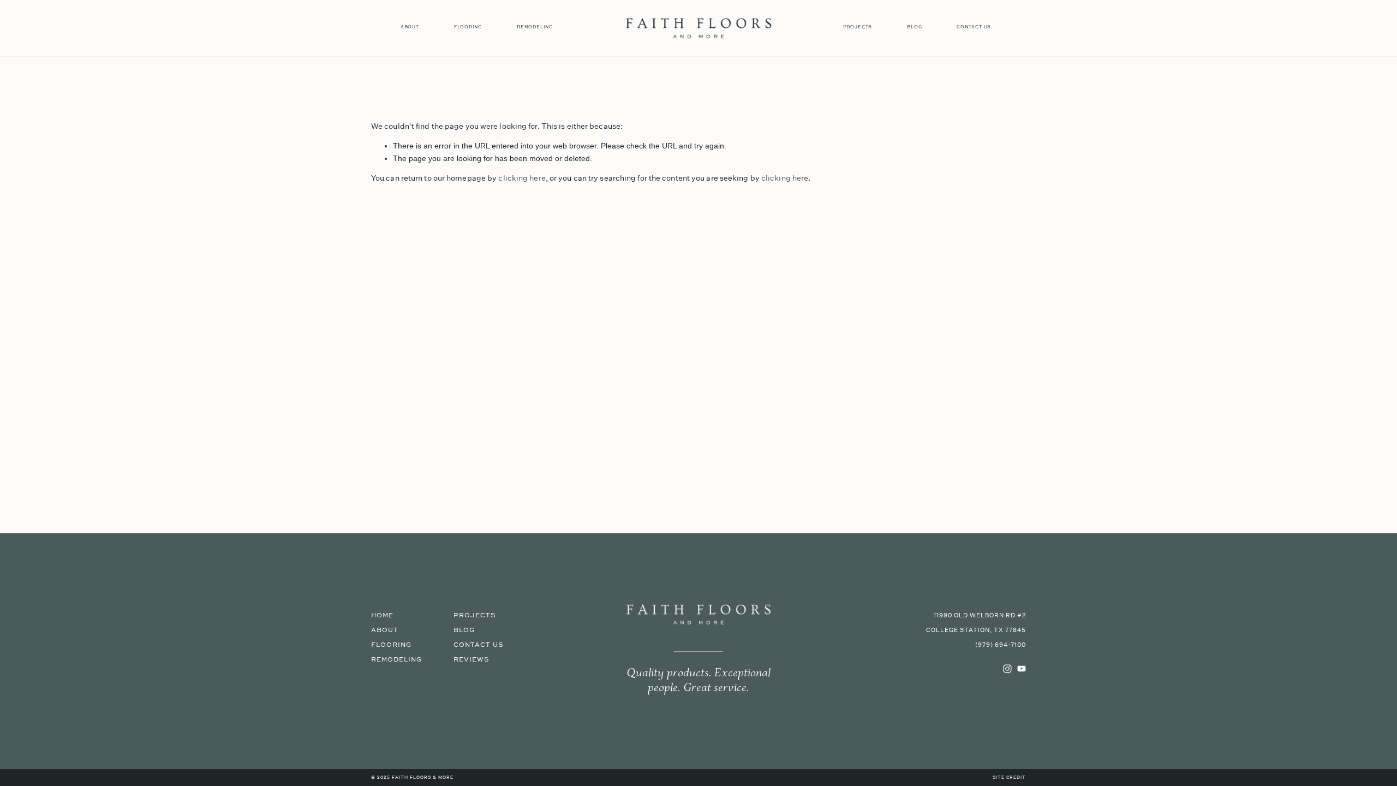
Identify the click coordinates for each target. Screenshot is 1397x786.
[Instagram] (1007, 668)
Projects (857, 26)
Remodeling (535, 26)
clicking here (521, 178)
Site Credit (1009, 778)
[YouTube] (1021, 668)
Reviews (471, 659)
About (410, 26)
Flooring (468, 26)
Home (382, 615)
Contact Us (974, 26)
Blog (914, 26)
